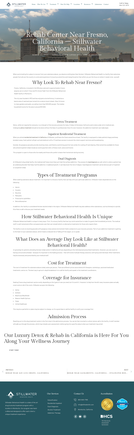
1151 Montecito (106, 421)
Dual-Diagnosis (53, 406)
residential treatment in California (35, 137)
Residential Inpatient (55, 403)
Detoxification (52, 400)
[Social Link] (75, 416)
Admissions (98, 4)
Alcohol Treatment (54, 410)
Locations (77, 4)
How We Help (65, 4)
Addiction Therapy (54, 413)
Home (34, 4)
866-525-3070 (124, 5)
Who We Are (41, 4)
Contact (106, 4)
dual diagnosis (93, 162)
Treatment (53, 4)
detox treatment (26, 128)
